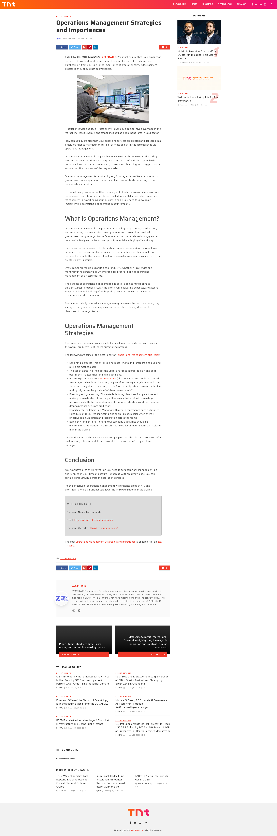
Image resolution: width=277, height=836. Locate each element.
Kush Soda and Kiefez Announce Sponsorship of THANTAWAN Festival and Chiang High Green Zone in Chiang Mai (141, 680)
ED (99, 790)
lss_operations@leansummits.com (93, 520)
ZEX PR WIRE (71, 38)
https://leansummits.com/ (103, 528)
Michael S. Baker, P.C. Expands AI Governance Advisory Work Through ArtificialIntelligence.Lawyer (141, 704)
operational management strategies (138, 355)
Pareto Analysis (107, 378)
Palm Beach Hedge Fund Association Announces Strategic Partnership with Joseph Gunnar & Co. (111, 781)
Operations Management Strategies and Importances (106, 542)
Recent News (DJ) (64, 16)
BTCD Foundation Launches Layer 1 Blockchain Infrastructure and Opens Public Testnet (83, 722)
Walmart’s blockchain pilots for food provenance (198, 99)
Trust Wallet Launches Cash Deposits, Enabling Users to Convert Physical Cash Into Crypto (72, 781)
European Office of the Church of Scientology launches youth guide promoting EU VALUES (82, 702)
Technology (225, 4)
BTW (61, 790)
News (194, 4)
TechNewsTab (137, 830)
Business (207, 4)
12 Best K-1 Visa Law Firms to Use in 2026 (152, 777)
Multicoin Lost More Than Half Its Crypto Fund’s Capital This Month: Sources (197, 55)
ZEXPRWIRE (109, 57)
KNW (61, 687)
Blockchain (179, 4)
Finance (241, 4)
